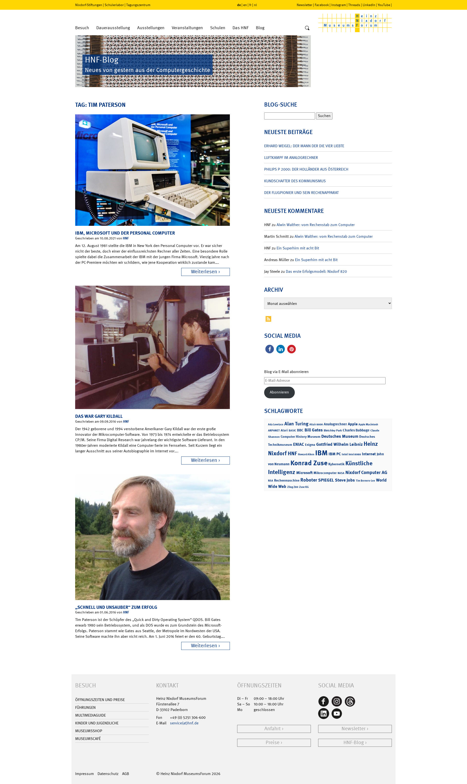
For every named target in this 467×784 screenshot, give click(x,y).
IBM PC (335, 453)
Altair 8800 (316, 424)
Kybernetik (336, 464)
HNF (126, 238)
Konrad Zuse (308, 462)
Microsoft (304, 472)
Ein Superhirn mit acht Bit (298, 248)
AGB (125, 773)
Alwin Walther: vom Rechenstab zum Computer (316, 224)
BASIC (292, 430)
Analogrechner (335, 424)
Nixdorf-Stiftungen (88, 5)
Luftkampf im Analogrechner (291, 157)
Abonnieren (279, 392)
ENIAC (298, 444)
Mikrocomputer (325, 472)
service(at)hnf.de (184, 723)
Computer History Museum (300, 436)
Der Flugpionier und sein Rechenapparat (301, 192)
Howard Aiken (306, 454)
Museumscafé (88, 738)
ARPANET (274, 430)
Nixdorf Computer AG (366, 472)
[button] (269, 349)
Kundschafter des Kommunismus (295, 180)
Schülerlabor (114, 5)
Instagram (338, 5)
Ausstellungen (150, 28)
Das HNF (241, 28)
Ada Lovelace (275, 424)
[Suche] (307, 28)
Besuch (82, 28)
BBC (300, 430)
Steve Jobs (345, 480)
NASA (341, 473)
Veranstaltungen (187, 28)
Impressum (84, 773)
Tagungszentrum (138, 5)
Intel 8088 (355, 454)
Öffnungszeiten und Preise (100, 699)
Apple (353, 424)
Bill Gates (314, 430)
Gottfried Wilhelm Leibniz (339, 444)
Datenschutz (108, 773)
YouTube (384, 5)
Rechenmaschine (286, 480)
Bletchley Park (333, 430)
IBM (321, 452)
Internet (369, 453)
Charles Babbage (356, 430)
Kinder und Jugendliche (96, 723)
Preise (272, 742)
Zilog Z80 (292, 487)
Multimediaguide (90, 715)
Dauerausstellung (113, 28)
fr (250, 5)
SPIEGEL (326, 480)
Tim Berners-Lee (365, 481)
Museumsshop (88, 730)
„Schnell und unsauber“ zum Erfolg (116, 607)
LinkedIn (369, 5)
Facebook (322, 5)
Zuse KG (304, 487)
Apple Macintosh (368, 424)
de (239, 4)
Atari (284, 430)
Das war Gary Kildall (99, 416)
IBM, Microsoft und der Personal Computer (125, 233)
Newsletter (304, 5)
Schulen (217, 28)
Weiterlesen (204, 271)
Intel (345, 454)
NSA (270, 481)
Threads (354, 5)
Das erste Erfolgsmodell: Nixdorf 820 (316, 271)
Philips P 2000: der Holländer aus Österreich (306, 169)
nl (255, 5)
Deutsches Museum (339, 436)
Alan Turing (296, 423)
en (245, 5)
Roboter (308, 480)
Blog (260, 28)
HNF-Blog (353, 742)
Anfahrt (272, 728)
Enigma (310, 445)
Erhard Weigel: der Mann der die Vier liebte (304, 145)
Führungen (85, 707)
